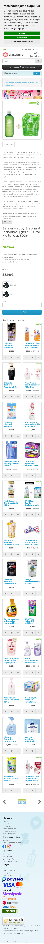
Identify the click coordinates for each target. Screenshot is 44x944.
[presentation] (4, 801)
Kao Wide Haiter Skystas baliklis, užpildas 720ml (11, 779)
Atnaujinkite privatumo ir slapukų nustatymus (19, 942)
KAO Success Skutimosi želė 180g (11, 503)
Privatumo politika (9, 831)
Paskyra (5, 868)
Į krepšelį (22, 312)
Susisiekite (6, 840)
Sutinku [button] (22, 33)
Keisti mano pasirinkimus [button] (22, 42)
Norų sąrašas (6, 873)
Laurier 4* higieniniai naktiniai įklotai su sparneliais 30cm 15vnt (32, 465)
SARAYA (14, 240)
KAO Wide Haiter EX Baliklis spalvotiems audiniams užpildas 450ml (32, 624)
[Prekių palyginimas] (37, 49)
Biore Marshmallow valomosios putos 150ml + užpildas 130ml (32, 662)
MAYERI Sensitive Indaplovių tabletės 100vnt (32, 740)
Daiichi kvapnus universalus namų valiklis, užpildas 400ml (11, 622)
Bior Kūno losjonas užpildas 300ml (11, 542)
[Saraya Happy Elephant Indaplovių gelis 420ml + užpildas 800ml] (22, 120)
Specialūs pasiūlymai (9, 859)
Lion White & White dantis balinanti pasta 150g (32, 543)
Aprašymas (8, 144)
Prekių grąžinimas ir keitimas (12, 843)
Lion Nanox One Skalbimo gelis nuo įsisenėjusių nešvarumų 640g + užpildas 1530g (32, 348)
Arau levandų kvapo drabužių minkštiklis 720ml (32, 425)
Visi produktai (7, 856)
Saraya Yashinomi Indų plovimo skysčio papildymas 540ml (32, 585)
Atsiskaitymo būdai (9, 829)
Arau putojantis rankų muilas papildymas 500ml (11, 661)
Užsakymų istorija (8, 870)
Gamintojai (6, 854)
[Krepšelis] (40, 49)
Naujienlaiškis (7, 875)
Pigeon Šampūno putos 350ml (10, 739)
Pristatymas (6, 826)
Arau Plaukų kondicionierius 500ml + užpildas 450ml (32, 386)
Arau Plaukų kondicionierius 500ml (11, 700)
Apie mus (5, 821)
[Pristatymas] (26, 49)
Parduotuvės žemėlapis (10, 861)
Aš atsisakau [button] (22, 37)
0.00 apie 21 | (22, 67)
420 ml (12, 294)
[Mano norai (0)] (33, 49)
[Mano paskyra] (29, 49)
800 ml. (13, 285)
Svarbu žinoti (7, 824)
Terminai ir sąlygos (9, 833)
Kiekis (4, 301)
